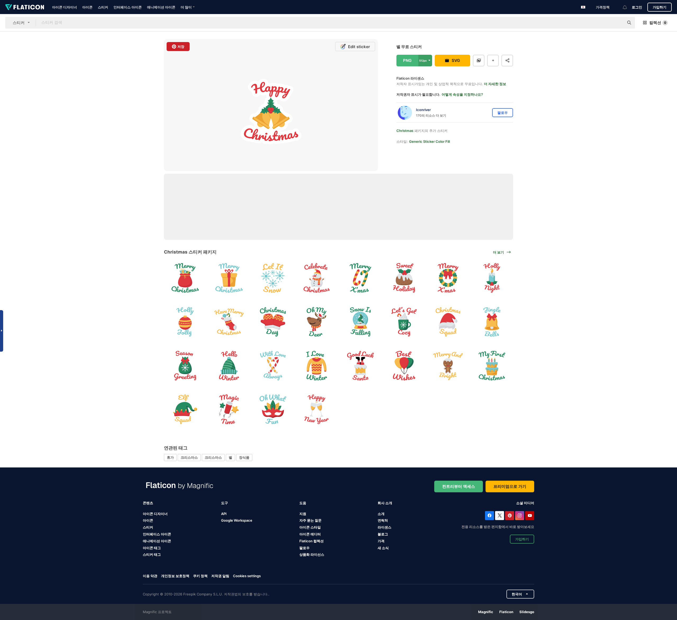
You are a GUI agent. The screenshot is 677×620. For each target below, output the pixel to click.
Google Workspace (236, 520)
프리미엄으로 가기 (509, 486)
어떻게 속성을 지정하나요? (462, 94)
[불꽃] (229, 409)
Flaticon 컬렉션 (311, 541)
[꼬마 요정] (185, 409)
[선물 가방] (185, 278)
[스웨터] (317, 366)
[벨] (492, 322)
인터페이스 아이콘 (127, 7)
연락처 (383, 520)
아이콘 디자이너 (64, 7)
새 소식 (383, 548)
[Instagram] (519, 515)
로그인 (637, 7)
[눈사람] (317, 278)
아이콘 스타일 (310, 527)
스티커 (103, 7)
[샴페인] (317, 409)
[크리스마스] (404, 278)
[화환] (448, 278)
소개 (381, 514)
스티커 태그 (152, 554)
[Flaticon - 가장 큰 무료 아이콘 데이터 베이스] (24, 7)
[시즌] (229, 366)
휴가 (170, 457)
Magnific (485, 612)
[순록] (317, 322)
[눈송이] (273, 278)
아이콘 (87, 7)
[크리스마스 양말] (229, 322)
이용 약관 (150, 576)
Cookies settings (247, 576)
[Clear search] (617, 23)
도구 (224, 503)
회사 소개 (385, 503)
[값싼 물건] (185, 322)
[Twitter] (499, 515)
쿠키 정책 (200, 576)
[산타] (361, 366)
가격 (381, 541)
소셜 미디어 (525, 503)
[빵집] (492, 366)
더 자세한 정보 (495, 84)
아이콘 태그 (152, 548)
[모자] (448, 322)
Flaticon (506, 612)
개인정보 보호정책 (175, 576)
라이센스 (384, 527)
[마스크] (273, 409)
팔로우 (304, 548)
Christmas (404, 130)
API (224, 514)
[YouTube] (529, 515)
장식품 (244, 457)
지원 (302, 514)
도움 (302, 503)
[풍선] (404, 366)
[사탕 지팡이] (361, 278)
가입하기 (659, 7)
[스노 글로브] (361, 322)
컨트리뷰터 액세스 (458, 486)
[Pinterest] (509, 515)
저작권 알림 (220, 576)
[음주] (404, 322)
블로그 (383, 534)
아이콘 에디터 (310, 534)
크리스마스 (189, 457)
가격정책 (603, 7)
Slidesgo (526, 612)
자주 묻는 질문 (310, 520)
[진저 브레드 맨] (448, 366)
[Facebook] (489, 515)
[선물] (229, 278)
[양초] (492, 278)
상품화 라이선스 (311, 554)
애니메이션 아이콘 (161, 7)
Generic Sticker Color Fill (429, 141)
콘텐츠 (148, 503)
